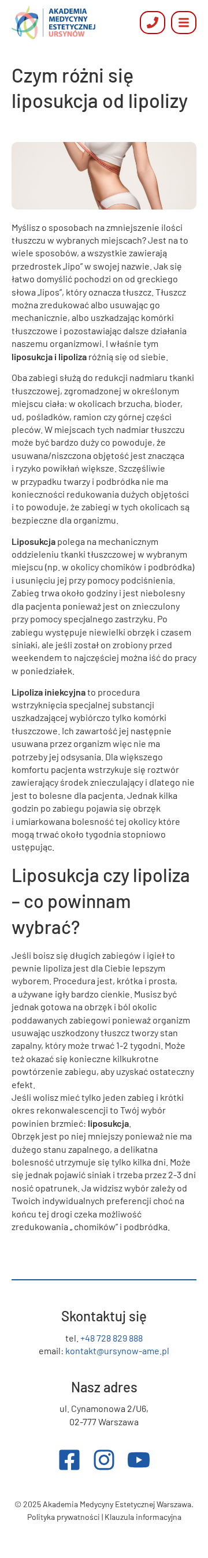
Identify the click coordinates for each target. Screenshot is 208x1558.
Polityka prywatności (63, 1517)
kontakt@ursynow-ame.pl (117, 1350)
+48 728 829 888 (111, 1337)
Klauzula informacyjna (143, 1517)
